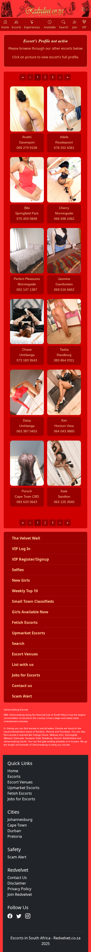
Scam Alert (16, 857)
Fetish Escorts (19, 793)
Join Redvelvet (19, 894)
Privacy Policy (19, 888)
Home (12, 770)
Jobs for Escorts (21, 798)
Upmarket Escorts (23, 787)
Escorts (14, 776)
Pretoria (14, 836)
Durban (14, 830)
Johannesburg (19, 819)
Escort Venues (20, 782)
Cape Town (17, 825)
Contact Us (17, 877)
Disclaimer (16, 883)
